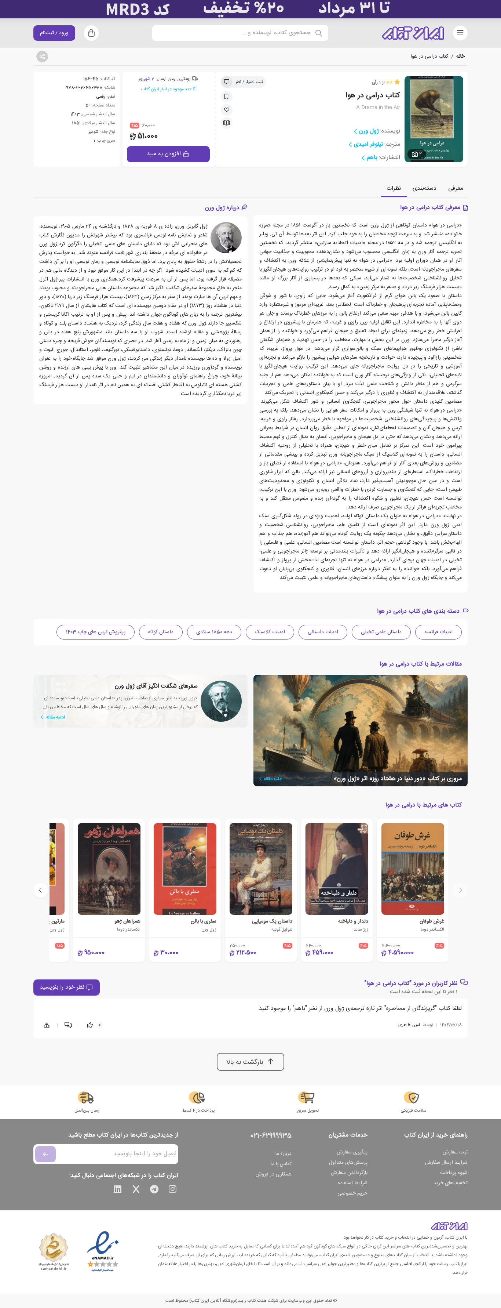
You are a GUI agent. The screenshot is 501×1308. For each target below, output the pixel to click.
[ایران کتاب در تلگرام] (154, 1190)
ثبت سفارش (455, 1152)
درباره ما (283, 1153)
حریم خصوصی (352, 1193)
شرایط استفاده (352, 1183)
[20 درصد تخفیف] (250, 9)
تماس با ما (281, 1164)
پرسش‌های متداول (348, 1162)
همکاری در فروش (274, 1174)
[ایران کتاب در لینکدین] (117, 1190)
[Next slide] (40, 890)
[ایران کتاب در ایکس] (136, 1190)
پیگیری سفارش (352, 1152)
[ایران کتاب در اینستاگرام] (172, 1190)
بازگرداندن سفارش (349, 1172)
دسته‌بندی (424, 188)
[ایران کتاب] (413, 33)
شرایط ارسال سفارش (446, 1162)
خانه (460, 56)
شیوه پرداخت (454, 1172)
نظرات (394, 188)
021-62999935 (271, 1136)
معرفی (455, 188)
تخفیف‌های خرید (451, 1183)
